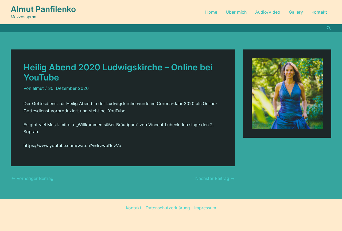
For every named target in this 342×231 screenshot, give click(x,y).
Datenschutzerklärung (168, 207)
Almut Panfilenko (43, 9)
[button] (329, 28)
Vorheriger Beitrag (32, 178)
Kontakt (319, 12)
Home (211, 12)
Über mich (236, 12)
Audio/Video (267, 12)
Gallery (296, 12)
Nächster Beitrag (215, 178)
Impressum (205, 207)
